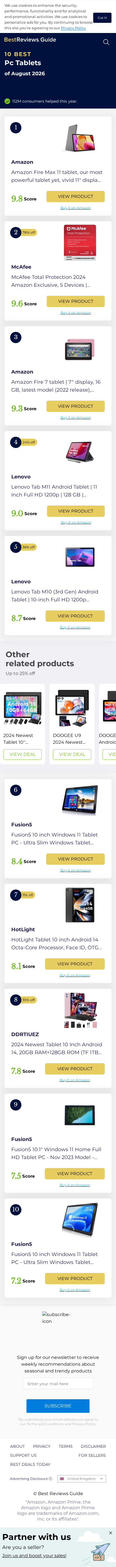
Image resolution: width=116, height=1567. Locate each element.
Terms (66, 1446)
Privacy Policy (73, 28)
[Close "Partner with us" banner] (111, 1533)
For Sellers (92, 1455)
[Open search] (106, 42)
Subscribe (58, 1406)
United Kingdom (81, 1478)
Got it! (102, 18)
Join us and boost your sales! (34, 1555)
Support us (23, 1455)
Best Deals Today (30, 1464)
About (17, 1446)
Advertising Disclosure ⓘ (31, 1478)
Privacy (41, 1446)
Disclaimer (93, 1446)
